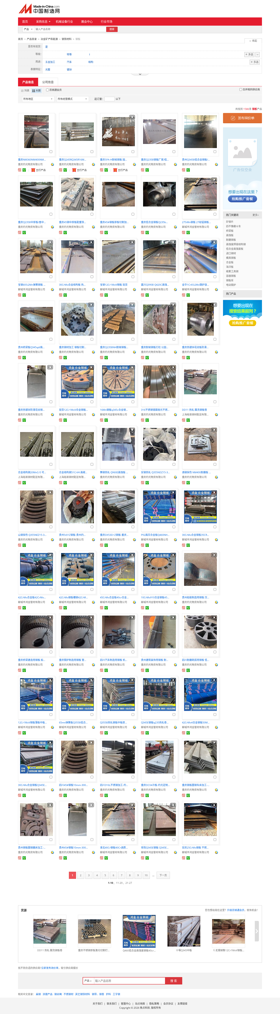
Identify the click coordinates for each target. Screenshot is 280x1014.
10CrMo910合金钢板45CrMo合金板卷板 (155, 597)
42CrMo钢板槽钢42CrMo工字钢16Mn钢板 (73, 597)
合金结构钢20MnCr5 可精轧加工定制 (32, 472)
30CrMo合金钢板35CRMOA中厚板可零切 (196, 535)
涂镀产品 (47, 994)
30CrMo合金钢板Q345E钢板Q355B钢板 (32, 785)
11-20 (119, 883)
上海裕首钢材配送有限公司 (196, 414)
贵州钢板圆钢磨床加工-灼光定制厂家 (32, 847)
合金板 (229, 262)
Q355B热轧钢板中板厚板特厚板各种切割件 (114, 722)
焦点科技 (145, 1007)
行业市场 (106, 21)
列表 (26, 90)
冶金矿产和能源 (49, 39)
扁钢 (38, 994)
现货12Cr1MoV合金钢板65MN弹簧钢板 (73, 410)
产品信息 (28, 82)
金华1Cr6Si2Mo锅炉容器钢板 (196, 284)
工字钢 (116, 994)
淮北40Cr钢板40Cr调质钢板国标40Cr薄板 (114, 847)
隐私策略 (154, 1003)
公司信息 (48, 82)
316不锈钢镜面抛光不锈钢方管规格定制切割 (155, 410)
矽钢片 (229, 222)
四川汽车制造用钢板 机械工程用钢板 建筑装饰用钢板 (114, 660)
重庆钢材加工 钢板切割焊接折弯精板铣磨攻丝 (73, 347)
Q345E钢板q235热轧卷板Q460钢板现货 (155, 722)
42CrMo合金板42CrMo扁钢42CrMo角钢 (32, 597)
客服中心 (126, 1003)
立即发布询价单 (49, 968)
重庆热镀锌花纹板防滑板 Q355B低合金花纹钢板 (196, 347)
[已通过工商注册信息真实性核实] (24, 170)
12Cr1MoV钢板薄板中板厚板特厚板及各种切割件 (32, 722)
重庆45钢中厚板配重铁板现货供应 (73, 222)
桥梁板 (229, 231)
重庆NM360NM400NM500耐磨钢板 (32, 159)
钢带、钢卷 (98, 994)
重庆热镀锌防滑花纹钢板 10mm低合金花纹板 (32, 410)
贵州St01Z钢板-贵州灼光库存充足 (73, 535)
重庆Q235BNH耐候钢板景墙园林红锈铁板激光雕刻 (114, 347)
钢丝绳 (58, 994)
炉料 (108, 994)
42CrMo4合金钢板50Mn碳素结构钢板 (196, 722)
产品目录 (32, 39)
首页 (25, 21)
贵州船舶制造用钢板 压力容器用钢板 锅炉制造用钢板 (196, 597)
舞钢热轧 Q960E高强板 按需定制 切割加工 (114, 472)
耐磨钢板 (231, 240)
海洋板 (229, 267)
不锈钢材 (68, 994)
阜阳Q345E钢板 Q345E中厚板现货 (155, 847)
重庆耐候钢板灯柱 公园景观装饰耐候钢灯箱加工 (155, 347)
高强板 (229, 235)
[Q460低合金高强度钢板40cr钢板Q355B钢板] (139, 931)
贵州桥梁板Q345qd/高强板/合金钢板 (32, 347)
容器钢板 (231, 276)
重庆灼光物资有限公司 (30, 164)
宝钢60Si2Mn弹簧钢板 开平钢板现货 (32, 284)
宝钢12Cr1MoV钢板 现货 (113, 284)
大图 (38, 90)
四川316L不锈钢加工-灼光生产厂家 (114, 785)
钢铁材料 (67, 39)
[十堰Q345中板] (183, 931)
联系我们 (112, 1003)
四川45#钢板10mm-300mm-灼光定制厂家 (73, 785)
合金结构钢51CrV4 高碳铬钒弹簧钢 (73, 472)
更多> (256, 215)
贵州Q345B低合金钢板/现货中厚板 (196, 159)
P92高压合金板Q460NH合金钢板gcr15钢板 (155, 535)
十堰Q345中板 (184, 950)
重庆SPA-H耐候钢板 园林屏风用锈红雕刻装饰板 (114, 159)
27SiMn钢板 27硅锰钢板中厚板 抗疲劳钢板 (196, 222)
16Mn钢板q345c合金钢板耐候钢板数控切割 (114, 410)
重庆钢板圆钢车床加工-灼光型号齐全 (196, 785)
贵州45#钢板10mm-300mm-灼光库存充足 (73, 847)
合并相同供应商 (251, 89)
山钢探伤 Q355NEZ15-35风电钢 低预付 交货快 (32, 535)
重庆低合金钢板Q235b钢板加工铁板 (155, 222)
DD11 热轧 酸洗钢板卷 (194, 410)
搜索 (111, 29)
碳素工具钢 (232, 271)
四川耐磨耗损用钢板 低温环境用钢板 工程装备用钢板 (196, 660)
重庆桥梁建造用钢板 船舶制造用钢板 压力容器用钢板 (32, 660)
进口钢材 (231, 253)
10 (146, 875)
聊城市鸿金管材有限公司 (195, 227)
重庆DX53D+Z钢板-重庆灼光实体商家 (114, 535)
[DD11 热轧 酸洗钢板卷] (49, 931)
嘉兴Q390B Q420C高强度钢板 (155, 284)
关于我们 (97, 1003)
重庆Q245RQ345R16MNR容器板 (73, 159)
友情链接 (182, 1003)
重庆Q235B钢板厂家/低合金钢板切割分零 (155, 159)
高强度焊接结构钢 (236, 244)
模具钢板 (231, 258)
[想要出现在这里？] (242, 168)
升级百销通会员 (235, 910)
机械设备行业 (64, 21)
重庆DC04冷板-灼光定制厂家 (155, 785)
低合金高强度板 (234, 249)
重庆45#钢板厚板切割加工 (114, 222)
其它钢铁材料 (82, 994)
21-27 (128, 883)
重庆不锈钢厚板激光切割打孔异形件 (94, 950)
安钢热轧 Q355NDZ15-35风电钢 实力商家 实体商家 (155, 472)
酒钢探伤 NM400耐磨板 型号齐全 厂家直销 (196, 472)
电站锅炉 (231, 285)
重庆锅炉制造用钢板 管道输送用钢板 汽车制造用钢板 (73, 660)
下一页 (163, 875)
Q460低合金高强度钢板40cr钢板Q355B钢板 (139, 950)
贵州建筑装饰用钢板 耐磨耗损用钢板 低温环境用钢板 (155, 660)
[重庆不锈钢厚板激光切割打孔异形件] (94, 931)
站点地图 (140, 1003)
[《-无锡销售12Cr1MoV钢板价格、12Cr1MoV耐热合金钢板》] (228, 931)
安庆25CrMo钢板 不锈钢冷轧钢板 (196, 847)
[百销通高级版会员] (19, 170)
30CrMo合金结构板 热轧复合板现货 (73, 284)
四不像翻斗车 (233, 226)
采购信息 (42, 21)
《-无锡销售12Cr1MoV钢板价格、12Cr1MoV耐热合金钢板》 (228, 950)
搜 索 (173, 981)
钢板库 (229, 280)
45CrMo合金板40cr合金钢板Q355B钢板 (114, 597)
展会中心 (87, 21)
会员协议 (168, 1003)
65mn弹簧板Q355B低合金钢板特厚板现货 (73, 722)
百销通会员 (55, 90)
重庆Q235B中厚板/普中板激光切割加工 (32, 222)
